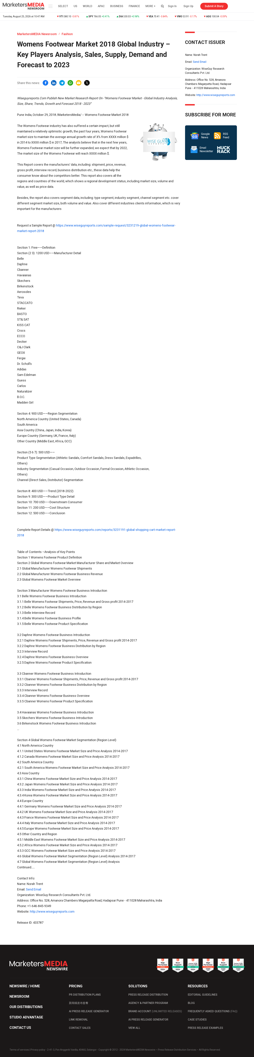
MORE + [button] (150, 6)
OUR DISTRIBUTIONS (26, 1007)
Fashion (67, 34)
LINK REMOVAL (78, 1019)
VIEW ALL (134, 1028)
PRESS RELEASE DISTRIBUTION (148, 994)
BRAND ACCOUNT (155, 1011)
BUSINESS (116, 6)
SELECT (63, 6)
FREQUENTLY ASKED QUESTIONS (212, 1011)
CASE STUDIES (197, 1019)
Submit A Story (214, 6)
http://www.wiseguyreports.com (52, 911)
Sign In (172, 6)
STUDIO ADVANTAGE (26, 1017)
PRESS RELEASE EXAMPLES (205, 1028)
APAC (101, 6)
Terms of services (19, 1049)
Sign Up (188, 6)
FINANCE (134, 6)
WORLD (87, 6)
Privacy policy (38, 1049)
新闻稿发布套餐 (78, 1003)
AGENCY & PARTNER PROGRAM (148, 1003)
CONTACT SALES (80, 1028)
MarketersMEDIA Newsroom (37, 34)
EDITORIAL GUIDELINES (202, 994)
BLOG (191, 1003)
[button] (50, 6)
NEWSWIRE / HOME (25, 986)
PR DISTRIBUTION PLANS (85, 994)
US (75, 6)
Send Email (33, 889)
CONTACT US (20, 1028)
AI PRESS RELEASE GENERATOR (89, 1011)
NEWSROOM (19, 996)
